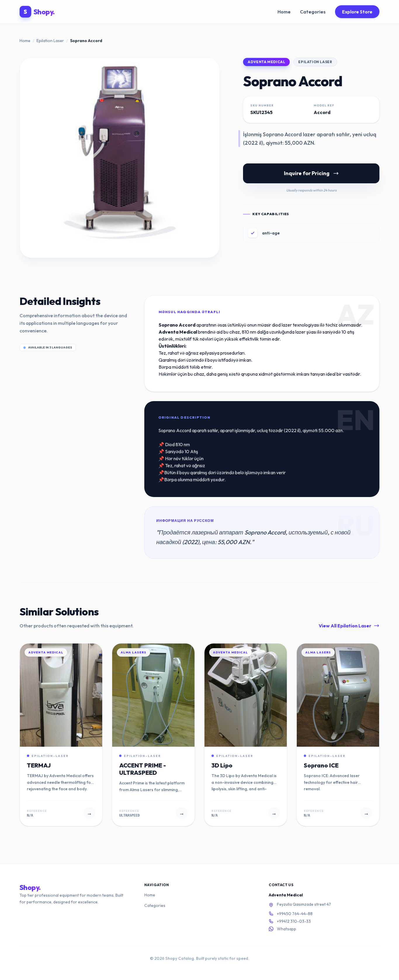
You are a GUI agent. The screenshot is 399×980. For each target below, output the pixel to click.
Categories (313, 12)
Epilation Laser (50, 40)
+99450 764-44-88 (295, 913)
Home (284, 12)
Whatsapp (286, 928)
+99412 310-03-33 (294, 921)
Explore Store (357, 12)
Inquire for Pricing (306, 173)
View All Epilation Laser (345, 626)
